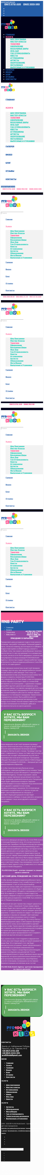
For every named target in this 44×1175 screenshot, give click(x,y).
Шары (8, 1094)
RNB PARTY (10, 635)
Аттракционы (12, 1090)
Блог (8, 1072)
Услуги (9, 630)
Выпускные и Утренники (17, 1119)
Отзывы (9, 1075)
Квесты (9, 1099)
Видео (9, 1070)
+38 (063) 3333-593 (11, 1053)
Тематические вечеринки (17, 1116)
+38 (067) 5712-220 (10, 1051)
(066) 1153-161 (22, 189)
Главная (9, 627)
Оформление (11, 1092)
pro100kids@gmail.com (12, 1055)
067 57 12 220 (35, 297)
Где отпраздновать (15, 1114)
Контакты (10, 1077)
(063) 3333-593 (31, 4)
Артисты (10, 1107)
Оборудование (12, 1109)
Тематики (10, 632)
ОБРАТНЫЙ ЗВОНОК (8, 2)
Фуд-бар (10, 1097)
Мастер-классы (13, 1087)
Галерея (9, 1068)
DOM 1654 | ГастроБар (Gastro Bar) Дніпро (13, 1128)
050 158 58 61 (9, 297)
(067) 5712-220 (12, 4)
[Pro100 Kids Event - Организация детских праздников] (9, 29)
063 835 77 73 (22, 297)
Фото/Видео (11, 1112)
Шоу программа (13, 1085)
